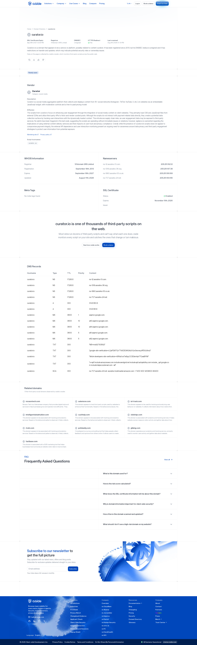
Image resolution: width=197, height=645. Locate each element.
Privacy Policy (57, 642)
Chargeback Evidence (78, 616)
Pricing (102, 4)
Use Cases (73, 4)
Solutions (48, 4)
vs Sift (104, 635)
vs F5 (104, 629)
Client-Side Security (77, 622)
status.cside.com (169, 642)
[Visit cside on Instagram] (39, 621)
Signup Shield (75, 632)
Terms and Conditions (85, 642)
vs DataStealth (107, 632)
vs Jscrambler (107, 613)
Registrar (54, 40)
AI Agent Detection (77, 626)
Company (60, 4)
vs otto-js (105, 626)
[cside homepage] (35, 601)
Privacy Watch (75, 613)
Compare (92, 4)
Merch (157, 619)
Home (29, 29)
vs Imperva (106, 616)
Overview (105, 603)
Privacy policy (45, 134)
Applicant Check (76, 619)
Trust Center (160, 622)
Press (157, 616)
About (157, 603)
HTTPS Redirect (94, 40)
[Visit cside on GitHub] (29, 621)
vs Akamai (105, 610)
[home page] (35, 3)
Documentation (135, 603)
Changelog (133, 610)
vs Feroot (105, 619)
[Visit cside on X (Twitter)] (44, 621)
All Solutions (75, 603)
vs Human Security (108, 622)
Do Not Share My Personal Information (109, 642)
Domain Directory (39, 29)
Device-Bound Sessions (79, 629)
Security (132, 616)
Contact (158, 606)
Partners (158, 610)
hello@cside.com (37, 617)
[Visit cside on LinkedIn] (34, 621)
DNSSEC (77, 40)
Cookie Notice (69, 642)
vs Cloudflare (106, 606)
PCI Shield (74, 610)
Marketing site (32, 134)
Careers (158, 613)
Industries (74, 606)
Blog (84, 4)
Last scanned (113, 40)
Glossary (132, 622)
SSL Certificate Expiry (35, 40)
